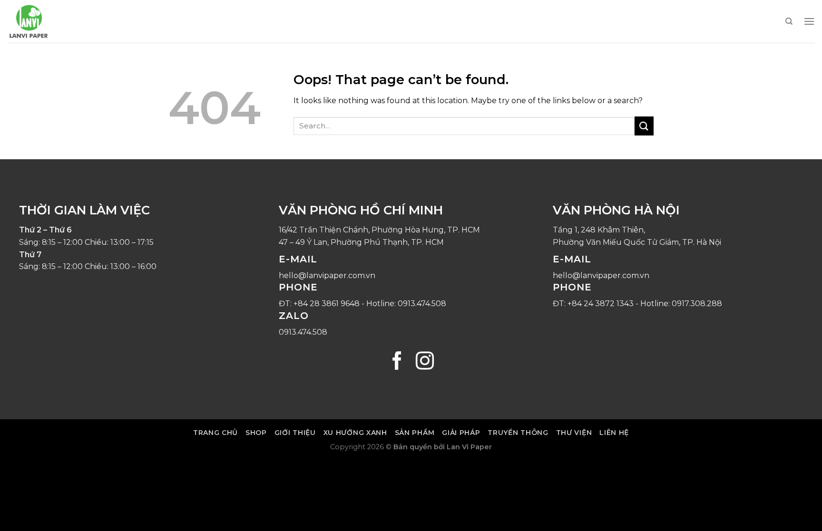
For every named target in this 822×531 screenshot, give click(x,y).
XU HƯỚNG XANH (355, 432)
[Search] (789, 21)
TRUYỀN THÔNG (518, 432)
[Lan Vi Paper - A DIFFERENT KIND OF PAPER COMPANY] (54, 21)
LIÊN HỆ (614, 432)
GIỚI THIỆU (295, 432)
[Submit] (644, 125)
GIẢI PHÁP (461, 432)
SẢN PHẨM (415, 432)
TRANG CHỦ (215, 432)
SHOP (256, 432)
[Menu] (809, 21)
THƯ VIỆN (574, 432)
